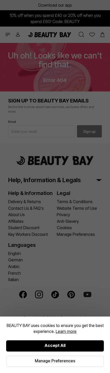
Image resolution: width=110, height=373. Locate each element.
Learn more (66, 331)
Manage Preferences (55, 360)
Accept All (55, 345)
